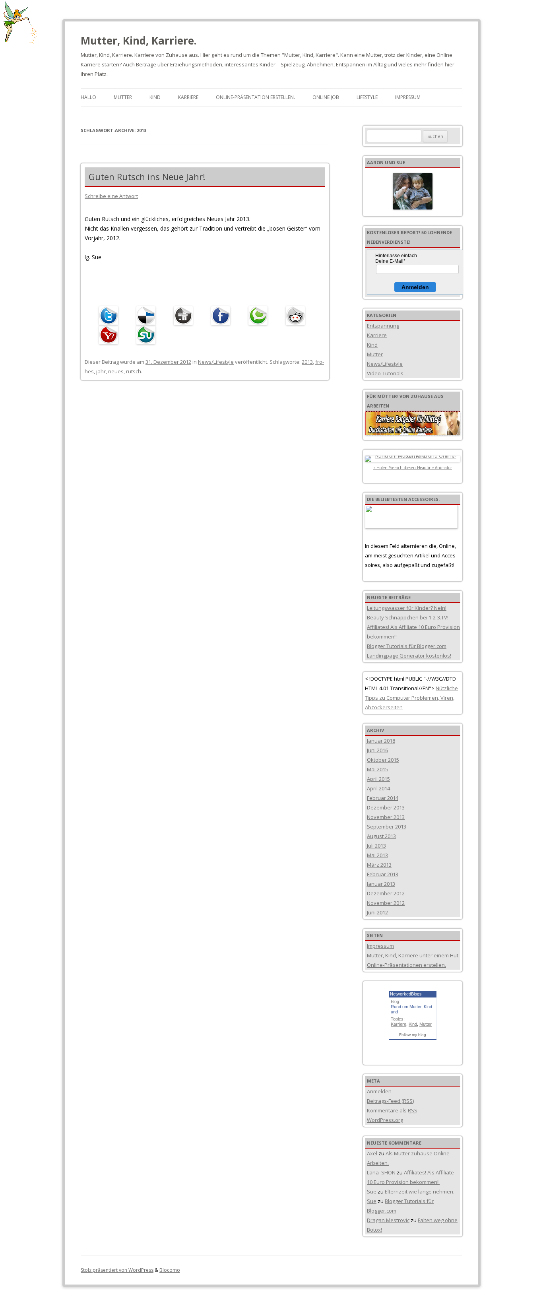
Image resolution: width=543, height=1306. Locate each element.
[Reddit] (297, 315)
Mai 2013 (377, 855)
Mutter (123, 97)
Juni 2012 (377, 912)
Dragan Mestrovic (388, 1220)
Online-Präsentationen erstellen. (406, 964)
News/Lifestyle (216, 361)
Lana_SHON (381, 1172)
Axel (372, 1153)
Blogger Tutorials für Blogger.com (406, 646)
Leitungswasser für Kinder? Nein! (406, 607)
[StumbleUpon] (147, 334)
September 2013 (386, 826)
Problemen (424, 697)
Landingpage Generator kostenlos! (409, 655)
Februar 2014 (382, 797)
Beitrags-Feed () (390, 1100)
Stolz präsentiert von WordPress (117, 1270)
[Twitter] (110, 315)
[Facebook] (222, 315)
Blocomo (169, 1270)
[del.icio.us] (147, 315)
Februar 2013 (382, 874)
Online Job (325, 97)
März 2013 (379, 864)
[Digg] (185, 315)
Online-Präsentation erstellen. (255, 97)
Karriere (188, 97)
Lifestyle (367, 97)
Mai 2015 (377, 769)
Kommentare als (392, 1110)
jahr (101, 371)
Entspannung (383, 325)
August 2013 (381, 836)
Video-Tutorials (385, 373)
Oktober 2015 (383, 759)
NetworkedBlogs (406, 994)
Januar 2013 (381, 883)
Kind (155, 97)
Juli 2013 (376, 845)
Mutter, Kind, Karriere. (138, 40)
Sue (371, 1191)
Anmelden (415, 287)
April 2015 (378, 778)
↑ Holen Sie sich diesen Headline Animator (412, 467)
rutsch (133, 371)
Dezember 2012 (386, 893)
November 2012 (386, 902)
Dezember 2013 (386, 807)
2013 (307, 361)
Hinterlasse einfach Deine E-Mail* (396, 258)
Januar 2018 (381, 740)
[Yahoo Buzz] (110, 334)
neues (116, 371)
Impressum (408, 97)
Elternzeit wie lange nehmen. (419, 1191)
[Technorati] (260, 315)
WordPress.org (385, 1120)
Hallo (88, 97)
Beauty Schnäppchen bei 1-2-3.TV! (407, 617)
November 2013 (386, 817)
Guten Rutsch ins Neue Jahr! (147, 176)
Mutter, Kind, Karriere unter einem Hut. (413, 955)
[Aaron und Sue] (412, 191)
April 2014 (378, 788)
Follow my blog (412, 1034)
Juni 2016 (377, 750)
